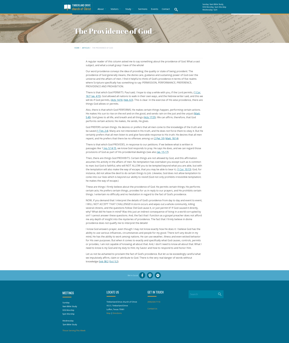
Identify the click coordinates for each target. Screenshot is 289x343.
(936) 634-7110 (154, 301)
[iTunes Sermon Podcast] (150, 275)
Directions (117, 313)
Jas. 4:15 (95, 96)
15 (114, 148)
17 (166, 152)
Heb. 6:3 (128, 100)
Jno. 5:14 (108, 148)
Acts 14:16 (117, 100)
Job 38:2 (103, 261)
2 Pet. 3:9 (159, 138)
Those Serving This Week (73, 330)
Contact (166, 8)
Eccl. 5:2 (113, 261)
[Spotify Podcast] (158, 275)
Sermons (142, 8)
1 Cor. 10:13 (184, 169)
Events (154, 8)
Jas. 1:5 (161, 152)
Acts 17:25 (149, 117)
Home (76, 48)
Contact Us (152, 308)
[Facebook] (142, 275)
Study (128, 8)
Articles (85, 48)
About (101, 8)
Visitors (114, 8)
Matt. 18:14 (171, 138)
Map (109, 313)
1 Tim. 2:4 (102, 131)
